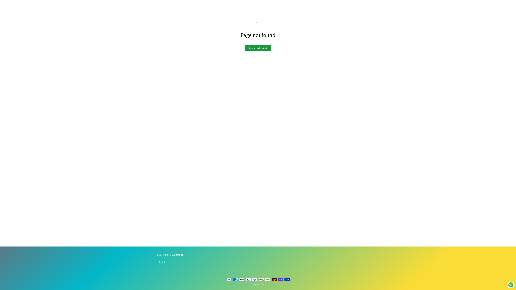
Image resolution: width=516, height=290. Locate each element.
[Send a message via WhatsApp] (511, 285)
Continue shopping (258, 48)
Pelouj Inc (260, 285)
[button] (346, 6)
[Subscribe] (203, 262)
